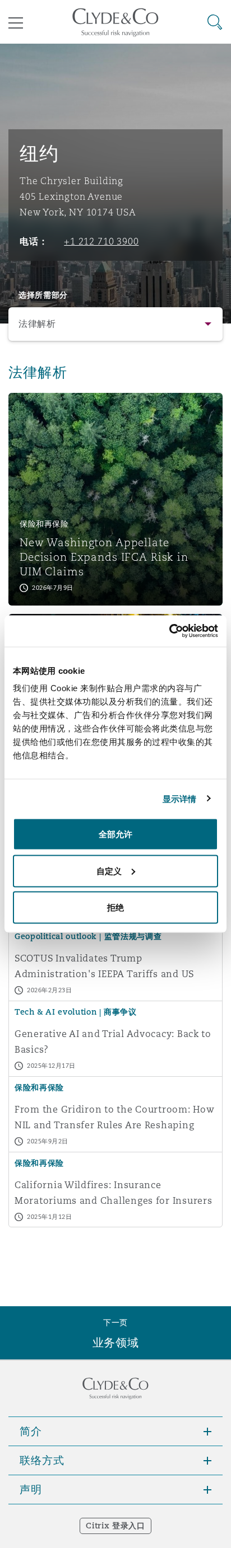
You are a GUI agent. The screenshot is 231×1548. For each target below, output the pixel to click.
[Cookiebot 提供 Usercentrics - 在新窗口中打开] (169, 631)
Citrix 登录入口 (115, 1526)
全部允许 (115, 834)
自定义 (109, 870)
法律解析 (37, 324)
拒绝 (115, 907)
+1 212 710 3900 (101, 241)
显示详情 (179, 798)
